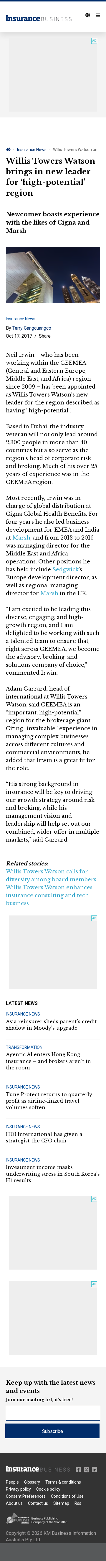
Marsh (21, 538)
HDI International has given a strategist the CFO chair (44, 1137)
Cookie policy (48, 1489)
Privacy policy (18, 1489)
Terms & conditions (63, 1482)
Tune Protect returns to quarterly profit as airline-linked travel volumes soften (49, 1101)
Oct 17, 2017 (19, 336)
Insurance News (32, 149)
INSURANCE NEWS (23, 1014)
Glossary (32, 1482)
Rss (77, 1503)
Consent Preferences (26, 1496)
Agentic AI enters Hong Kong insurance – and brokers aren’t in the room (48, 1061)
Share (45, 336)
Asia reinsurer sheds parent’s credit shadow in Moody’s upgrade (51, 1024)
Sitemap (61, 1503)
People (12, 1482)
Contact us (38, 1503)
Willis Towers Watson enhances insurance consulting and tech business (49, 895)
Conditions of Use (67, 1496)
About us (14, 1503)
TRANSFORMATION (24, 1047)
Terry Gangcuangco (31, 328)
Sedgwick (65, 569)
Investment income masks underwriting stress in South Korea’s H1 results (53, 1173)
